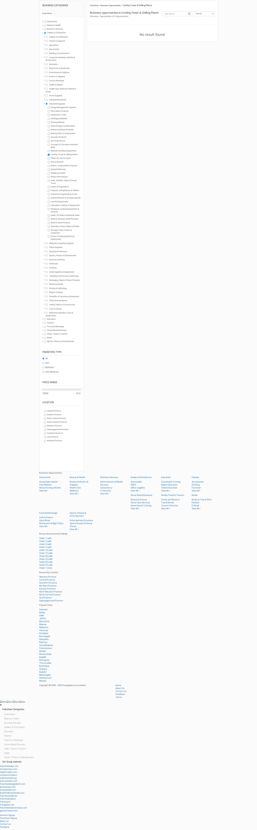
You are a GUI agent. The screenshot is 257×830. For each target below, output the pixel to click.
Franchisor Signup (8, 818)
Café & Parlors (46, 517)
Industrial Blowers (58, 169)
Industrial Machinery (57, 100)
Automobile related (48, 482)
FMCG (133, 485)
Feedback (120, 694)
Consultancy (106, 488)
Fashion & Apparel (57, 41)
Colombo (43, 609)
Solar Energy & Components (63, 126)
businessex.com (8, 787)
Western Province (54, 440)
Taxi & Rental (167, 502)
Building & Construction (59, 53)
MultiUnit (49, 367)
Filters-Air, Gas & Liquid (60, 158)
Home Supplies (55, 95)
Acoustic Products (58, 137)
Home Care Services (140, 502)
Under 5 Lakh (45, 547)
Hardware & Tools (58, 115)
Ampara (43, 669)
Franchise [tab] (47, 13)
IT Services (105, 491)
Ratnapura (44, 660)
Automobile (54, 49)
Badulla (42, 672)
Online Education (169, 488)
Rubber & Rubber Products (62, 130)
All (46, 358)
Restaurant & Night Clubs (51, 523)
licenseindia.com (8, 790)
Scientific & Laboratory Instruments (64, 296)
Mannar (43, 624)
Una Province (52, 437)
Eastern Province (54, 414)
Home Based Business (56, 330)
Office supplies (138, 488)
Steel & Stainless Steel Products (65, 219)
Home (118, 685)
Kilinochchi (44, 621)
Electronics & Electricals (59, 68)
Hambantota (45, 678)
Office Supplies (55, 247)
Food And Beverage (55, 326)
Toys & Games (55, 309)
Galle (41, 615)
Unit (47, 363)
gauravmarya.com (8, 810)
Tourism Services (169, 505)
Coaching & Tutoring (171, 482)
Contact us (5, 824)
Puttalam (43, 633)
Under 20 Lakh (46, 556)
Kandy (42, 612)
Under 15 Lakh (46, 553)
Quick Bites (44, 520)
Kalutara (43, 642)
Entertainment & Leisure (81, 520)
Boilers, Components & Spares (64, 165)
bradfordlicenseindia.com (12, 793)
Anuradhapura (46, 645)
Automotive (52, 21)
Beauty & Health (54, 25)
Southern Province (55, 433)
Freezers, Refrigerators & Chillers (65, 190)
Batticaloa (44, 666)
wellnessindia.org (8, 778)
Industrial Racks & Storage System (66, 198)
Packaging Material (59, 118)
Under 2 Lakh (45, 541)
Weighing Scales (58, 173)
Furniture (53, 268)
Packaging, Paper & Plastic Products (64, 280)
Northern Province (48, 586)
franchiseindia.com (9, 766)
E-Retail (195, 505)
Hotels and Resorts (170, 499)
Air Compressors (58, 141)
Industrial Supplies (57, 104)
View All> (196, 491)
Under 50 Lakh (46, 565)
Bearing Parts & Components (63, 133)
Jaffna (42, 618)
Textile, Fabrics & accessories (62, 305)
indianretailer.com (8, 772)
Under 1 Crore (45, 568)
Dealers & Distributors (56, 32)
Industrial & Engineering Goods (64, 194)
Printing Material (57, 122)
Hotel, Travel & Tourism (57, 334)
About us (4, 821)
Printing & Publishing (58, 288)
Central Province (54, 411)
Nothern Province (54, 426)
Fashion (50, 323)
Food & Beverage (56, 80)
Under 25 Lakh (46, 559)
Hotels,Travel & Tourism (172, 495)
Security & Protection (58, 251)
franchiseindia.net (8, 796)
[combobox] (177, 13)
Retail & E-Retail (55, 292)
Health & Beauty (56, 85)
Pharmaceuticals (56, 284)
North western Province (57, 422)
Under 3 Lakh (45, 544)
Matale (42, 651)
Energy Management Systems (63, 107)
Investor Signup (7, 815)
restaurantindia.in (8, 775)
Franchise (94, 5)
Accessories (198, 482)
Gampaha (43, 639)
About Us (120, 688)
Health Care (75, 488)
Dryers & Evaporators (60, 187)
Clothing (196, 485)
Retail (49, 337)
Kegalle (42, 657)
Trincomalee (45, 663)
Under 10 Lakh (46, 550)
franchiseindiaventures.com (13, 808)
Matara (42, 681)
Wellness (74, 491)
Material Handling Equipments (63, 151)
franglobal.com (7, 805)
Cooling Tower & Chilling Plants (64, 154)
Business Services (55, 29)
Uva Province (45, 597)
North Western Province (50, 592)
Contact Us (121, 691)
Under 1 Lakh (45, 538)
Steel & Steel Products (60, 223)
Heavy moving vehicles (50, 488)
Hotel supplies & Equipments (61, 272)
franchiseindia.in (8, 799)
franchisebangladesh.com (12, 784)
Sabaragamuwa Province (57, 429)
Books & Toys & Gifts (202, 499)
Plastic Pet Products (59, 177)
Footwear (196, 488)
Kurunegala (44, 636)
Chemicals (53, 264)
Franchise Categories (13, 709)
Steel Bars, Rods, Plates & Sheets (65, 226)
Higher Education (169, 485)
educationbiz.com (8, 781)
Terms (119, 697)
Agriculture (53, 45)
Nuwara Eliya (45, 654)
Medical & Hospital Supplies (61, 243)
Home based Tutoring (141, 505)
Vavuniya (43, 630)
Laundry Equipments (59, 201)
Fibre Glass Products (60, 111)
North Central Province (56, 418)
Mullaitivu (43, 627)
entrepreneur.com (8, 769)
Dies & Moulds (57, 162)
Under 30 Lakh (46, 562)
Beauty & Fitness (139, 499)
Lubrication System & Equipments (65, 205)
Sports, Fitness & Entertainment (62, 255)
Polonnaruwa (45, 648)
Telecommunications (58, 300)
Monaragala (45, 675)
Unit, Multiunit (52, 372)
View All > (43, 491)
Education (53, 64)
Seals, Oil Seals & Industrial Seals (65, 215)
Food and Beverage (48, 513)
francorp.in (5, 802)
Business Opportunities (111, 5)
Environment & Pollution (59, 72)
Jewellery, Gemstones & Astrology (64, 276)
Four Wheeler (45, 485)
